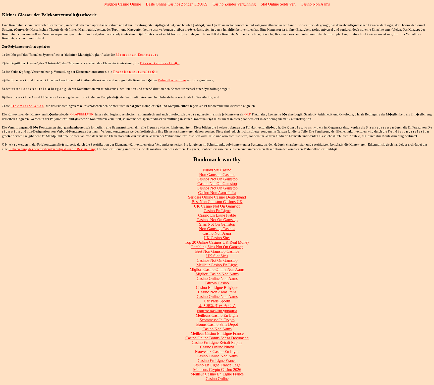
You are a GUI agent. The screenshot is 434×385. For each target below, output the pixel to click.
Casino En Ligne (217, 211)
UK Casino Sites (217, 238)
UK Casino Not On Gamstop (217, 206)
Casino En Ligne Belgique (217, 287)
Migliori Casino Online (122, 4)
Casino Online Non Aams (217, 278)
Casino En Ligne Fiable (217, 215)
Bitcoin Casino (217, 283)
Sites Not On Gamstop (217, 224)
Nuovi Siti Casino (217, 170)
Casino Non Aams (315, 4)
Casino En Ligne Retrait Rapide (217, 342)
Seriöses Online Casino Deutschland (217, 197)
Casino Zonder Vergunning (234, 4)
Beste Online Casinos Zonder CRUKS (176, 4)
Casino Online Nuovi (217, 347)
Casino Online (217, 378)
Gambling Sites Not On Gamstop (217, 247)
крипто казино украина (217, 311)
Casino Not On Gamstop (217, 183)
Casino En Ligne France (217, 360)
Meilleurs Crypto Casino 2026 (217, 369)
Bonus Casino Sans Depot (217, 324)
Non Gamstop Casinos (217, 174)
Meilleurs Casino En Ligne (217, 315)
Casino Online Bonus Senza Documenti (217, 338)
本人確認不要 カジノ (217, 306)
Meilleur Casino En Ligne (217, 265)
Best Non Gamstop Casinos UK (217, 202)
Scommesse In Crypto (217, 320)
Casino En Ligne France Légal (217, 365)
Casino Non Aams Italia (217, 192)
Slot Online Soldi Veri (278, 4)
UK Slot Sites (217, 256)
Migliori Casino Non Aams (217, 274)
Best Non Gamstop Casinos (217, 251)
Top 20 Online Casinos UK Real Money (217, 242)
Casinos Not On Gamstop (217, 179)
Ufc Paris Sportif (217, 301)
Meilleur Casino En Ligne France (217, 333)
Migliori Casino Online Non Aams (217, 269)
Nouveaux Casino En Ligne (217, 351)
